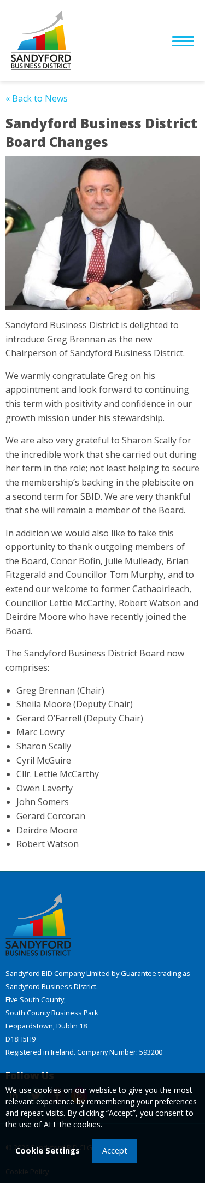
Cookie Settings (47, 1150)
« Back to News (36, 98)
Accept (114, 1150)
